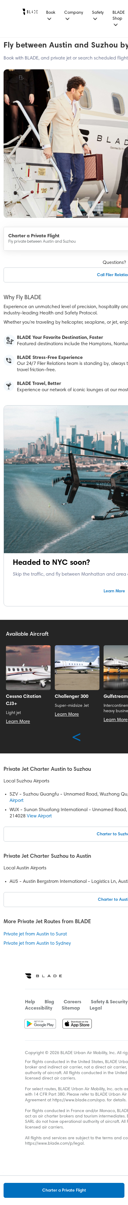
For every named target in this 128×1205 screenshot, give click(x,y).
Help (30, 1002)
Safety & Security (109, 1002)
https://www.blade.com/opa (78, 1100)
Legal (96, 1008)
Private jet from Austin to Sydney (37, 943)
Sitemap (71, 1008)
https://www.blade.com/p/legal (54, 1144)
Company (73, 13)
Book (50, 13)
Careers (72, 1002)
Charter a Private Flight (64, 1191)
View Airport (39, 816)
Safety (98, 13)
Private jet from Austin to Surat (35, 934)
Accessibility (38, 1008)
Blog (49, 1002)
